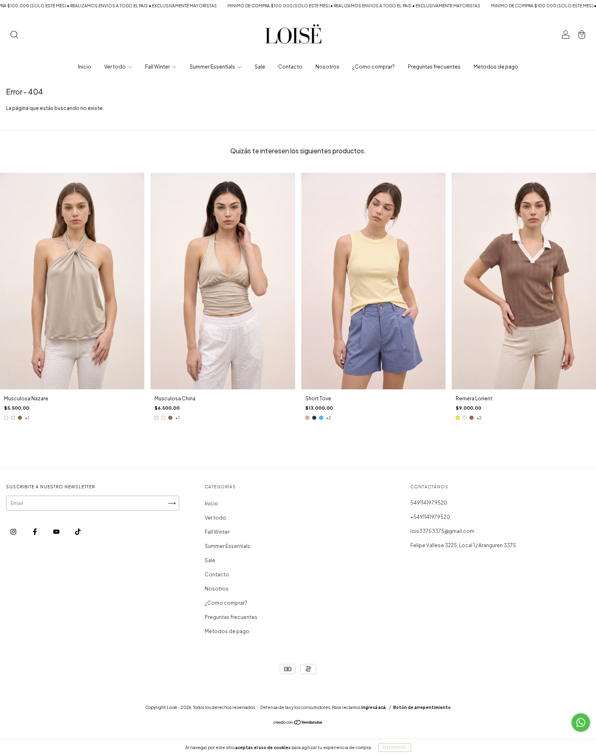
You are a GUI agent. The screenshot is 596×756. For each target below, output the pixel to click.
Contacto (290, 67)
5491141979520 (428, 503)
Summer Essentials (213, 67)
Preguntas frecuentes (434, 67)
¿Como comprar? (373, 67)
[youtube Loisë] (56, 532)
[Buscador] (14, 35)
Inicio (84, 67)
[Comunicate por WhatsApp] (581, 722)
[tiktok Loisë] (78, 532)
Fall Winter (158, 67)
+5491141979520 (430, 517)
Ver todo (115, 67)
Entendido (395, 747)
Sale (260, 67)
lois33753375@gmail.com (442, 531)
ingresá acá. (374, 707)
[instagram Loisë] (13, 532)
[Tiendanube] (298, 723)
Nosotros (327, 67)
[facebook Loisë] (35, 532)
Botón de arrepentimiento (422, 707)
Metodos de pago (496, 67)
